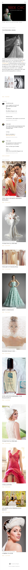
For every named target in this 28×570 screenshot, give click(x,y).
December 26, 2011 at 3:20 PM (11, 137)
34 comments (7, 269)
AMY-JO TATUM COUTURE (12, 22)
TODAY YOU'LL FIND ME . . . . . (10, 243)
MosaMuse (8, 103)
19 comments (7, 353)
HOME (3, 22)
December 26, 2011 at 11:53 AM (11, 120)
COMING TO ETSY (7, 553)
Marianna (8, 116)
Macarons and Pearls (10, 135)
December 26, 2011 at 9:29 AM (11, 112)
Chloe (7, 140)
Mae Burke (17, 566)
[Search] (25, 2)
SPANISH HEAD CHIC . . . (9, 351)
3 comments (7, 245)
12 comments (7, 202)
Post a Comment (6, 155)
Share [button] (3, 96)
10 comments (7, 443)
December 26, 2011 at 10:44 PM (12, 152)
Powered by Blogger (15, 563)
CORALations (7, 485)
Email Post (7, 96)
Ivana (7, 124)
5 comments (7, 312)
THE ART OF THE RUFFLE (10, 267)
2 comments (7, 400)
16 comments (7, 486)
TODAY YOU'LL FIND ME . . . (10, 441)
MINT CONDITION (8, 310)
